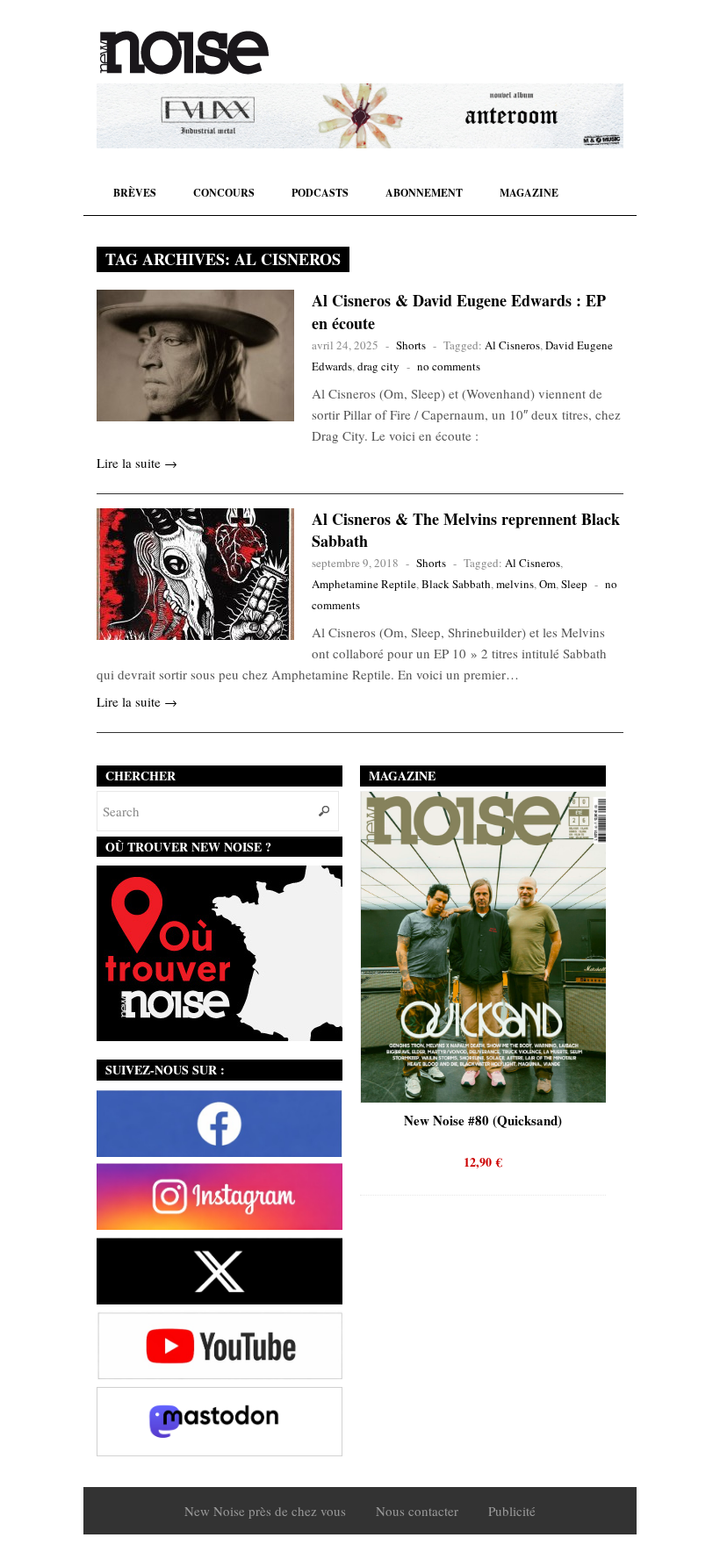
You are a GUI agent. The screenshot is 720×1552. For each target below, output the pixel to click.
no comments (448, 366)
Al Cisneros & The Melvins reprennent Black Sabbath (466, 529)
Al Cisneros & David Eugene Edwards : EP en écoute (459, 311)
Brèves (134, 192)
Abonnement (424, 192)
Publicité (512, 1511)
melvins (515, 584)
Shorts (411, 345)
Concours (224, 192)
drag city (378, 366)
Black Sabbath (456, 584)
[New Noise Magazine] (184, 53)
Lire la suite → (137, 462)
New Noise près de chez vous (265, 1511)
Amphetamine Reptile (364, 584)
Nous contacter (417, 1511)
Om (547, 584)
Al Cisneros (512, 345)
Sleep (574, 584)
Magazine (529, 192)
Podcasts (320, 192)
